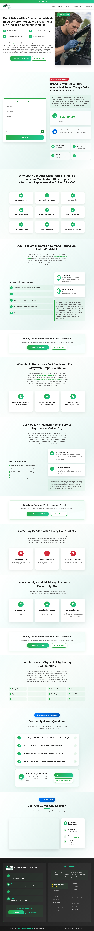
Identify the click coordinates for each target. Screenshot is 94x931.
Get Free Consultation (65, 780)
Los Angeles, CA (76, 889)
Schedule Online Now (65, 136)
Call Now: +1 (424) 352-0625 (21, 58)
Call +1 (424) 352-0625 (64, 775)
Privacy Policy (75, 928)
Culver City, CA (56, 896)
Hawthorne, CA (57, 905)
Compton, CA (56, 893)
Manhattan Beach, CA (60, 884)
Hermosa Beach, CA (58, 908)
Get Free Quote (40, 58)
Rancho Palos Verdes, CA (78, 895)
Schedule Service (59, 347)
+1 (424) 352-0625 (50, 1)
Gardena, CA (56, 902)
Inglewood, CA (57, 911)
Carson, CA (56, 890)
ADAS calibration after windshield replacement (48, 379)
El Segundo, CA (57, 899)
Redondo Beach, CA (77, 898)
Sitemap (83, 928)
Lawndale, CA (75, 883)
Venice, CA (75, 909)
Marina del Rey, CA (77, 892)
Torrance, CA (75, 906)
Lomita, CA (75, 886)
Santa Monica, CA (76, 903)
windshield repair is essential (45, 375)
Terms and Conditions (64, 928)
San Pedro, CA (76, 900)
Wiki (55, 928)
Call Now (17, 912)
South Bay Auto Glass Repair (25, 867)
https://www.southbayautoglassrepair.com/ (22, 886)
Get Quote (25, 137)
